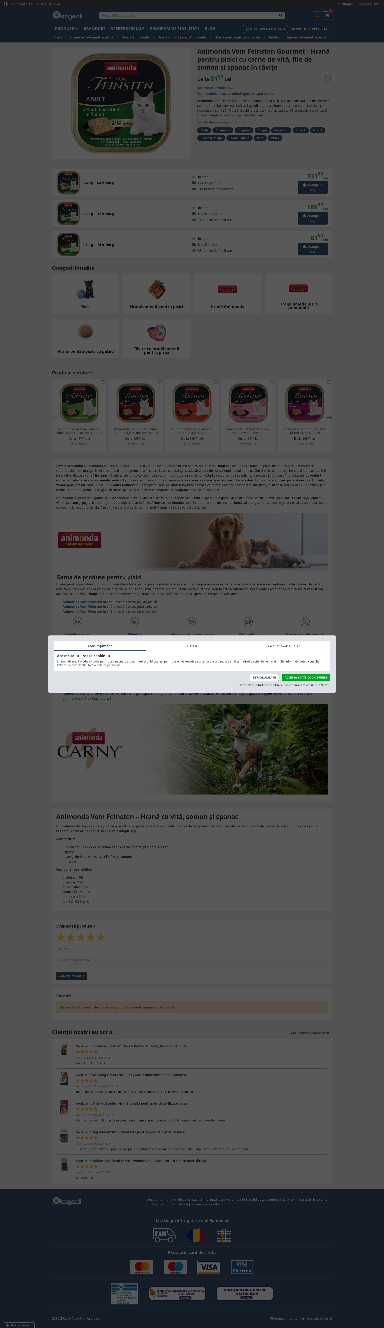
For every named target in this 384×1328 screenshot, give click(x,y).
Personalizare (264, 677)
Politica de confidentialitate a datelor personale (88, 665)
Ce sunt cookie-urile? (284, 646)
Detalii (192, 646)
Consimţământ (100, 645)
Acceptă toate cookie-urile (306, 677)
